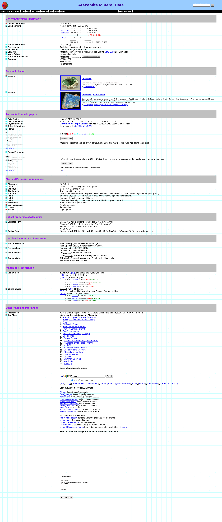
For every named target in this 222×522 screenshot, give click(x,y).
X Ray (28, 11)
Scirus (134, 383)
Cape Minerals (65, 396)
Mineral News (65, 407)
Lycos (118, 383)
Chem (23, 11)
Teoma (142, 383)
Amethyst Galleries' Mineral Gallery (79, 320)
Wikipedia (164, 383)
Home (2, 11)
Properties (44, 11)
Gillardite (75, 284)
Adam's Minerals (66, 394)
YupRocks (68, 361)
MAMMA (126, 383)
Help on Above (10, 148)
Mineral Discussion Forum (72, 427)
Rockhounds (65, 425)
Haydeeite (76, 286)
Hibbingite (76, 282)
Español (123, 427)
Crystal (8, 11)
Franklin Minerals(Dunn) (74, 329)
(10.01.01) (64, 277)
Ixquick (110, 383)
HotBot (103, 383)
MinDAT (67, 345)
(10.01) (63, 275)
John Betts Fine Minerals (69, 404)
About (130, 11)
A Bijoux (63, 392)
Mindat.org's (65, 420)
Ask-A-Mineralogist (68, 418)
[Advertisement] (138, 453)
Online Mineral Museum (75, 350)
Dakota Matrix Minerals (69, 398)
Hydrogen (65, 30)
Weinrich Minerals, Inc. (68, 411)
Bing (68, 383)
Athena (66, 322)
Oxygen (64, 38)
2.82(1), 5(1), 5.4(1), (84, 126)
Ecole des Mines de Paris (74, 327)
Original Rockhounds (69, 422)
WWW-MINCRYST (72, 359)
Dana (32, 11)
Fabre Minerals (89, 87)
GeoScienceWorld (71, 331)
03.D (62, 291)
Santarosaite (99, 95)
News (121, 11)
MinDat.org (110, 52)
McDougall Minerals (67, 406)
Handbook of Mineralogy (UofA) (78, 343)
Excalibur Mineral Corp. (69, 400)
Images (56, 11)
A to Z (51, 11)
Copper (64, 28)
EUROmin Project (71, 324)
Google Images (70, 336)
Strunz (37, 11)
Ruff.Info (67, 357)
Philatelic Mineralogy (73, 352)
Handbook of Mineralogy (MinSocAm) (81, 340)
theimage (68, 364)
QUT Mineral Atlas (72, 354)
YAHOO (174, 383)
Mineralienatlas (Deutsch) (75, 347)
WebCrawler (152, 383)
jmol (12, 11)
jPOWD (17, 11)
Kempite (74, 300)
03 (71, 289)
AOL (62, 383)
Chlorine (65, 33)
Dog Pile (76, 383)
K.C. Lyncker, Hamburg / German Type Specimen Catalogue (106, 105)
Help (125, 11)
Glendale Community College (76, 333)
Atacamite (86, 79)
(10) (73, 273)
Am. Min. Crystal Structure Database (79, 317)
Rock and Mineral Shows (69, 409)
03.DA (63, 293)
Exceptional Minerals (68, 402)
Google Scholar (71, 338)
